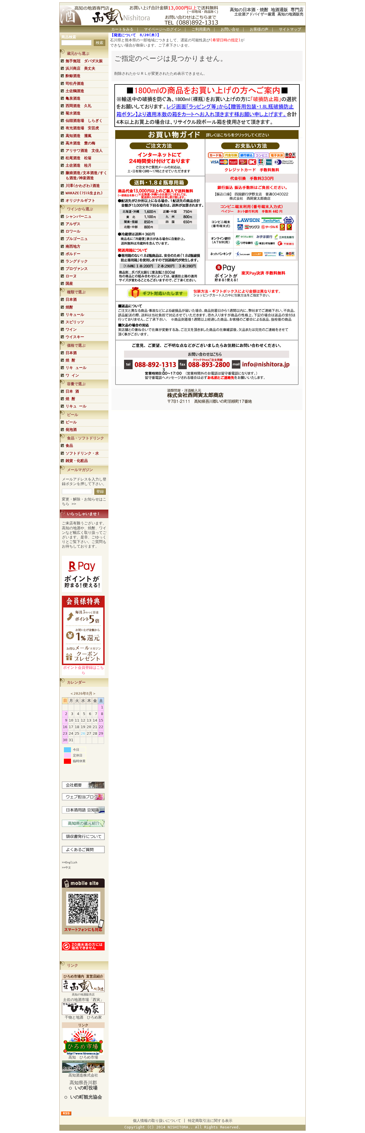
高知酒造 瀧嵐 (79, 136)
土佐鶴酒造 (75, 91)
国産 (69, 283)
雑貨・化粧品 (77, 461)
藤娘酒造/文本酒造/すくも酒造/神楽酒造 (86, 175)
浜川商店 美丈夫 (80, 68)
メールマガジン (80, 470)
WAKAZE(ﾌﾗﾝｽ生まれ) (84, 193)
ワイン (71, 329)
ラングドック (77, 261)
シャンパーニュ (79, 216)
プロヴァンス (77, 268)
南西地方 (73, 246)
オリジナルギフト (80, 200)
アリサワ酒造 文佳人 (84, 150)
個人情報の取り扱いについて (157, 1120)
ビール (71, 422)
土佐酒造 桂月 (79, 165)
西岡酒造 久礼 (79, 106)
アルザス (73, 224)
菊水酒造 (73, 113)
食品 (69, 445)
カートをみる (122, 29)
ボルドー (73, 254)
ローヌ (71, 276)
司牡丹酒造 (75, 83)
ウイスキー (75, 337)
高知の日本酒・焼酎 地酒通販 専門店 (266, 9)
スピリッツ (75, 322)
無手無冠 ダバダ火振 (84, 61)
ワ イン (72, 375)
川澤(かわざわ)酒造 (83, 185)
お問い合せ (230, 29)
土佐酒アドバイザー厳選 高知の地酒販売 (268, 14)
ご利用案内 (201, 29)
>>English (69, 862)
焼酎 (69, 307)
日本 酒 (72, 391)
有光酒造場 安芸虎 (82, 128)
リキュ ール (76, 406)
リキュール (75, 314)
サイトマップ (290, 29)
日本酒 (71, 299)
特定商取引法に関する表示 (210, 1120)
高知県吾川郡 (83, 1085)
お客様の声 (259, 29)
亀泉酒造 (73, 98)
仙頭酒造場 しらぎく (84, 120)
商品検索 (68, 37)
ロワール (73, 231)
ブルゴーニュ (77, 239)
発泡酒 (71, 429)
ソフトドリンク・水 (82, 453)
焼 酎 (70, 360)
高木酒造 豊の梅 (80, 143)
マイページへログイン (162, 29)
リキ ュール (76, 367)
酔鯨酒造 (73, 76)
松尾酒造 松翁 (79, 158)
